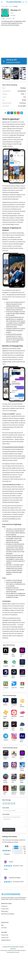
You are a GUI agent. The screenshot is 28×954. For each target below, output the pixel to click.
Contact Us (4, 906)
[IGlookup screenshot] (6, 73)
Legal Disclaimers (6, 940)
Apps (6, 6)
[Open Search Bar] (26, 2)
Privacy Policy (5, 909)
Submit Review (9, 830)
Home (2, 6)
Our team (4, 927)
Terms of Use (4, 937)
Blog (2, 925)
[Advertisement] (14, 42)
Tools (10, 6)
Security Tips (4, 935)
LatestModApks (14, 946)
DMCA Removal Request (7, 914)
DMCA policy (4, 911)
